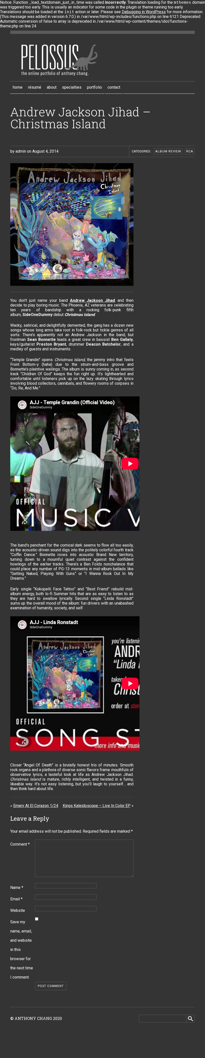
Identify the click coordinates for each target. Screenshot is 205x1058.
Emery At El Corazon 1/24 (35, 805)
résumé (34, 87)
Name (16, 887)
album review (168, 151)
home (17, 87)
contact (114, 87)
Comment (20, 844)
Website (17, 910)
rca (189, 151)
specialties (72, 87)
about (51, 87)
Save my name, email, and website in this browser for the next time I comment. (21, 950)
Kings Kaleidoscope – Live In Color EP (96, 805)
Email (16, 899)
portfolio (94, 87)
